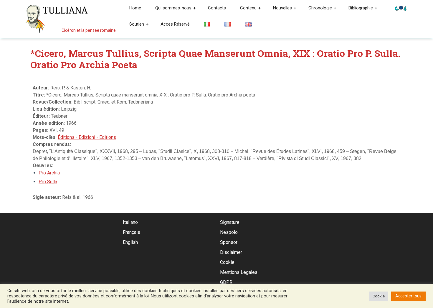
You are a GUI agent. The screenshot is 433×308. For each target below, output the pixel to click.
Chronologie (320, 8)
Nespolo (229, 232)
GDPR (226, 282)
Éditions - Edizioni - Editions (87, 137)
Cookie (227, 262)
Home (135, 8)
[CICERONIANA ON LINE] (400, 8)
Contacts (217, 8)
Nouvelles (282, 8)
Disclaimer (231, 252)
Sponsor (228, 242)
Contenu (248, 8)
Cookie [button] (379, 296)
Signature (229, 222)
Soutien (136, 24)
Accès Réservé (175, 24)
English (130, 242)
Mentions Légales (238, 272)
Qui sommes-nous (173, 8)
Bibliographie (360, 8)
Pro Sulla (48, 181)
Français (131, 232)
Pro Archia (49, 173)
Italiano (130, 222)
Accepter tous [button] (408, 296)
